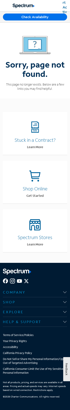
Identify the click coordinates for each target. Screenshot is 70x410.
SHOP (9, 302)
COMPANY (14, 292)
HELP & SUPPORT (22, 322)
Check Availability (35, 17)
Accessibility (10, 347)
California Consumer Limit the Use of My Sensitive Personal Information (33, 370)
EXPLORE (13, 312)
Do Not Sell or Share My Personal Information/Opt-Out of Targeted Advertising (34, 361)
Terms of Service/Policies (18, 335)
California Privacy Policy (17, 353)
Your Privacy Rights (15, 341)
